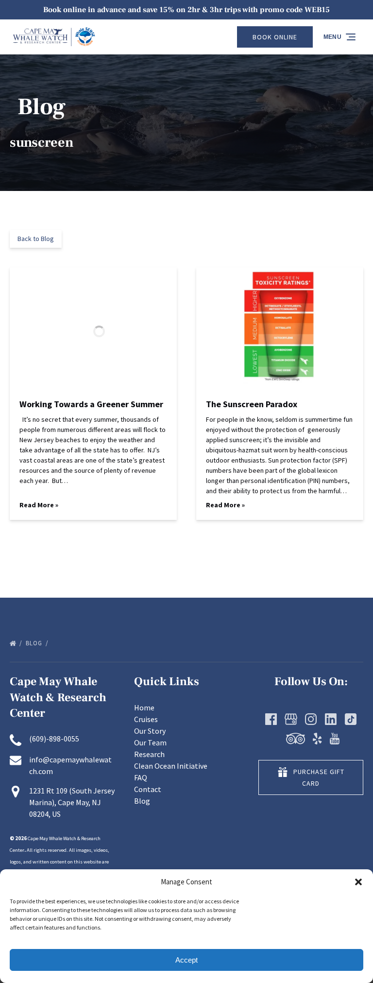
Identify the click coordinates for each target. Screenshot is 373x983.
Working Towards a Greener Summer (91, 404)
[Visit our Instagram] (311, 719)
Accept (186, 960)
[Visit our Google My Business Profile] (291, 719)
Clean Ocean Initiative (170, 766)
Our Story (150, 731)
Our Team (150, 742)
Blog (35, 643)
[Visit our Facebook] (271, 719)
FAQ (140, 777)
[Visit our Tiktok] (350, 719)
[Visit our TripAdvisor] (295, 738)
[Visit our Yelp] (317, 738)
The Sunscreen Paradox (251, 404)
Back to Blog (35, 238)
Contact (147, 789)
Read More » (38, 504)
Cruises (146, 719)
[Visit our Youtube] (334, 738)
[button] (358, 882)
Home (144, 707)
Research (149, 754)
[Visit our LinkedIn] (330, 719)
